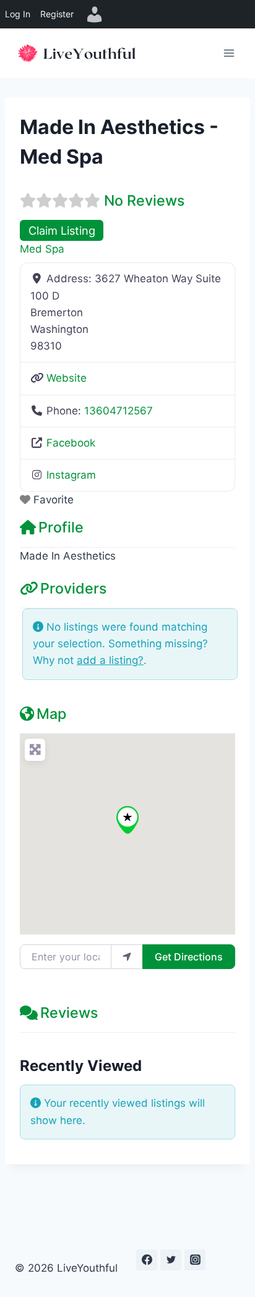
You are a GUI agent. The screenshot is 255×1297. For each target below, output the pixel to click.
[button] (127, 820)
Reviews (69, 1013)
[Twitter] (170, 1259)
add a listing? (110, 660)
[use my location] (127, 956)
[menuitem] (95, 14)
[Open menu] (228, 52)
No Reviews (144, 200)
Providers (73, 588)
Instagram (71, 475)
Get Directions (189, 957)
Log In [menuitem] (17, 14)
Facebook (70, 443)
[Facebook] (146, 1259)
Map (51, 714)
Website (66, 378)
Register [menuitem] (57, 14)
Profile (61, 527)
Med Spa (42, 249)
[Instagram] (194, 1259)
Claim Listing (61, 230)
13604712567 (118, 411)
